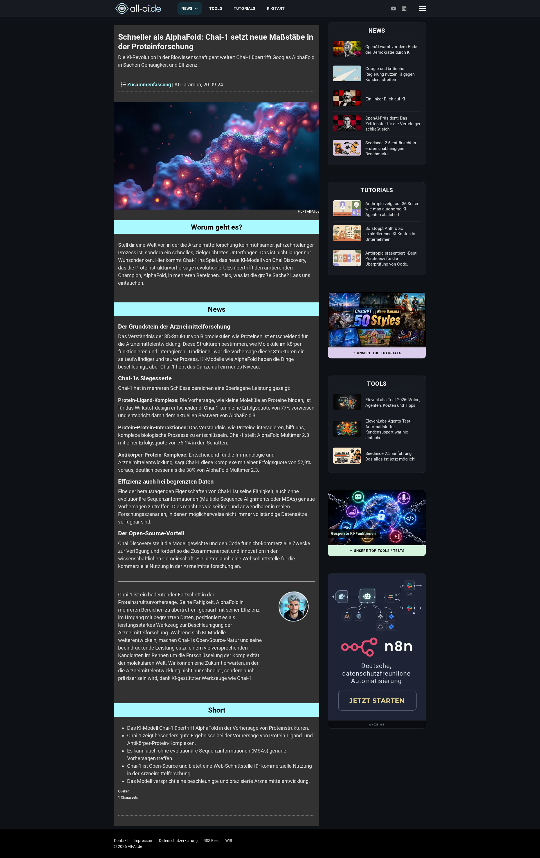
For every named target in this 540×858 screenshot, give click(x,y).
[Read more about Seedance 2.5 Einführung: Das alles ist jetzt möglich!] (347, 455)
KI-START (276, 8)
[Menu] (422, 8)
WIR (228, 840)
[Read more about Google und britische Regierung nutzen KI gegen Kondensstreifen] (347, 73)
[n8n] (377, 647)
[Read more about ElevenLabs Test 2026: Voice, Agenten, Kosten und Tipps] (347, 402)
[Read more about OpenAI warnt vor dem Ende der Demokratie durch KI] (347, 49)
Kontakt (121, 840)
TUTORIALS (245, 8)
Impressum (143, 840)
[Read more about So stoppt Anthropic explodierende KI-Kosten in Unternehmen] (347, 233)
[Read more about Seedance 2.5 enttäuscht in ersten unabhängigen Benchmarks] (347, 148)
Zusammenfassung (149, 84)
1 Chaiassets (128, 797)
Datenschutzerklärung (178, 840)
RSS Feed (211, 840)
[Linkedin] (404, 9)
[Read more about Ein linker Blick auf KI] (347, 98)
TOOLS (215, 8)
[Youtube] (393, 9)
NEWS (187, 8)
